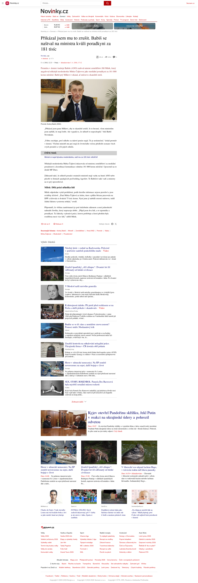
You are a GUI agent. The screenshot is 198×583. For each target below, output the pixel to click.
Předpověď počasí (86, 560)
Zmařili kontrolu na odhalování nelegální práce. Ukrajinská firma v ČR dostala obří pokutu (87, 345)
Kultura (112, 16)
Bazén (64, 564)
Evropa (67, 273)
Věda (62, 20)
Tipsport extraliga (86, 542)
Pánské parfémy (149, 567)
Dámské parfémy (93, 567)
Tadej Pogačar (65, 546)
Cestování (69, 20)
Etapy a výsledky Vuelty (68, 539)
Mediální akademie (89, 576)
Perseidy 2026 (100, 560)
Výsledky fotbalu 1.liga (88, 539)
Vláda (107, 231)
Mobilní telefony (64, 567)
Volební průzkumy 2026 (49, 539)
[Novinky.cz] (54, 12)
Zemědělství (80, 231)
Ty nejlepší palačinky (107, 536)
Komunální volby (47, 552)
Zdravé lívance (105, 542)
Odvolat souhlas (127, 576)
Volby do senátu (46, 549)
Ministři (70, 231)
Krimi (106, 16)
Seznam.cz (190, 3)
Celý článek (118, 431)
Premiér (99, 231)
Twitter (57, 576)
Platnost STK (143, 552)
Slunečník (96, 564)
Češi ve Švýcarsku (126, 546)
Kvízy (103, 20)
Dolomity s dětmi (125, 552)
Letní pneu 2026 (145, 536)
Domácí (62, 16)
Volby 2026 (45, 536)
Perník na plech (105, 552)
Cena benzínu (112, 560)
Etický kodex (102, 576)
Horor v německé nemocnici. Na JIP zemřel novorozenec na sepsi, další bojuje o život (85, 364)
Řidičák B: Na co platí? (147, 546)
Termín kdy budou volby (49, 546)
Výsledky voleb (46, 542)
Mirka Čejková (46, 234)
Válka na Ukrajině (87, 16)
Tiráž (78, 576)
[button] (79, 100)
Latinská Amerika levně (127, 549)
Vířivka (143, 564)
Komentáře (99, 16)
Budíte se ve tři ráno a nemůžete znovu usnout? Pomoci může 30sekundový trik (87, 326)
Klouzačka (105, 564)
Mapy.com (74, 560)
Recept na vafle (105, 549)
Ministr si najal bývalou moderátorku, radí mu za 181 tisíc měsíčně (71, 157)
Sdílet (109, 57)
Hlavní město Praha (71, 311)
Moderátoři (57, 234)
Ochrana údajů (114, 576)
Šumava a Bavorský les (127, 542)
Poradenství (68, 234)
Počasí (116, 20)
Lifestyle (129, 16)
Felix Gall (63, 549)
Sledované (142, 20)
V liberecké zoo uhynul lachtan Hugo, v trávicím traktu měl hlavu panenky (139, 468)
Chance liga (84, 536)
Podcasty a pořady (87, 20)
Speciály (109, 20)
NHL (81, 552)
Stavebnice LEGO (78, 567)
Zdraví (67, 330)
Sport (98, 20)
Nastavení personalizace (144, 576)
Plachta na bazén (74, 564)
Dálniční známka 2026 (147, 539)
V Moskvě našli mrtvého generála (80, 286)
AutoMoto (55, 20)
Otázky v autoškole (146, 549)
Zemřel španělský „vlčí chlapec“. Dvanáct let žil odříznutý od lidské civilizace (87, 268)
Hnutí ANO (90, 231)
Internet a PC (45, 20)
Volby (69, 16)
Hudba (67, 387)
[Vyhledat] (107, 3)
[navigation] (3, 3)
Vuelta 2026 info (66, 536)
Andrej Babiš (61, 231)
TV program (124, 20)
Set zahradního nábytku (119, 564)
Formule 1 (84, 549)
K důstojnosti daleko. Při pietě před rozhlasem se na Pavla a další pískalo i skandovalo (89, 306)
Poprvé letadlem (125, 539)
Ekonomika (120, 16)
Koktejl (135, 16)
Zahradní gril (134, 564)
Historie (77, 20)
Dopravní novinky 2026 (147, 542)
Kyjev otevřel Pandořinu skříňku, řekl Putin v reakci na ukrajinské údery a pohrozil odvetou (121, 417)
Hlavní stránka (46, 16)
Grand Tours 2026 (67, 552)
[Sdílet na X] (116, 224)
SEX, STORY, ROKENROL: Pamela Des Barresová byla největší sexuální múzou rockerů (89, 383)
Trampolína (87, 564)
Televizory (125, 567)
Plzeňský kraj (69, 349)
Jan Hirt (63, 542)
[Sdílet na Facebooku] (112, 224)
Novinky (43, 56)
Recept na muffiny (106, 539)
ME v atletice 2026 (87, 546)
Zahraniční (76, 16)
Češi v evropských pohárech (129, 560)
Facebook (49, 576)
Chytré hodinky (136, 567)
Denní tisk (133, 20)
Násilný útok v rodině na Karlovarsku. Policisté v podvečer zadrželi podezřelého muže (87, 249)
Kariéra (72, 576)
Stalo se (55, 16)
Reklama (64, 576)
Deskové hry (115, 567)
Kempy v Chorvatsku (126, 536)
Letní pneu (105, 567)
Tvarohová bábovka (107, 546)
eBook (101, 57)
